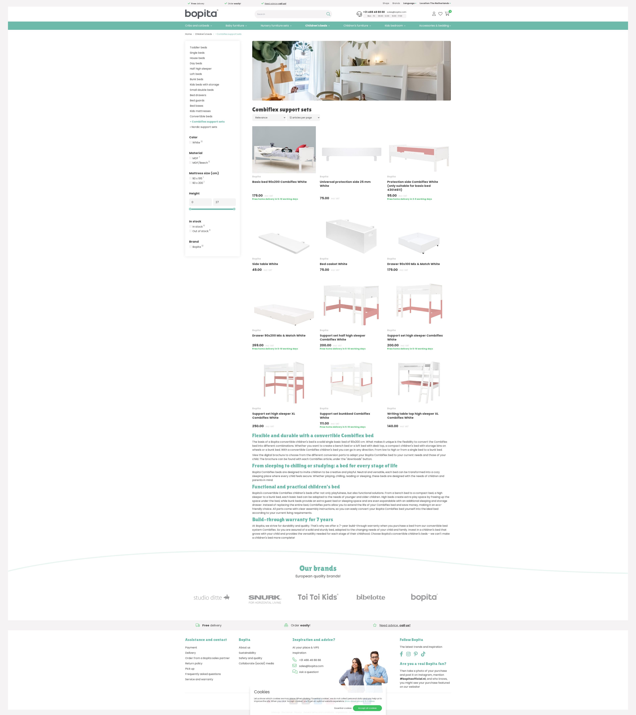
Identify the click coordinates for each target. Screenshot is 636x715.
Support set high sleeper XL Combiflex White (273, 416)
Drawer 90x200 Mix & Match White (279, 335)
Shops (386, 3)
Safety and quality (250, 658)
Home (188, 34)
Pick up (189, 669)
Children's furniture (356, 25)
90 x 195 (198, 178)
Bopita (197, 247)
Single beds (197, 53)
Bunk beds (196, 79)
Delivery (190, 653)
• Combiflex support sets (207, 122)
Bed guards (197, 100)
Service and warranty (199, 679)
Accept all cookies (367, 708)
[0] (447, 14)
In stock (195, 221)
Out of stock (201, 231)
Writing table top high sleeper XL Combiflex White (413, 416)
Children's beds (316, 25)
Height (194, 193)
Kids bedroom (394, 25)
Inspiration (299, 653)
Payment (191, 647)
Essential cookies (343, 708)
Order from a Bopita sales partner (207, 658)
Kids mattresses (200, 111)
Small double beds (202, 90)
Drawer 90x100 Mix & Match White (413, 264)
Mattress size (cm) (204, 173)
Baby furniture (235, 25)
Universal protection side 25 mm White (345, 184)
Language (409, 3)
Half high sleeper (201, 69)
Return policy (193, 663)
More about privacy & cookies (360, 701)
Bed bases (196, 106)
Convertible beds (201, 116)
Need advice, (236, 3)
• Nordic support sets (203, 127)
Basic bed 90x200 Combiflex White (279, 182)
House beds (197, 58)
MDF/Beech (201, 162)
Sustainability (247, 653)
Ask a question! (309, 672)
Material (195, 153)
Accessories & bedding (434, 25)
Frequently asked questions (203, 674)
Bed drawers (198, 95)
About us (244, 647)
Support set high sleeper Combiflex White (415, 337)
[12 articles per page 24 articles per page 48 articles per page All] (303, 117)
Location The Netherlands (435, 3)
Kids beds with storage (204, 84)
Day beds (196, 63)
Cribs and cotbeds (197, 25)
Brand (194, 241)
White (197, 142)
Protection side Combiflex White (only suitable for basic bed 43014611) (412, 186)
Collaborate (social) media (256, 663)
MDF (196, 158)
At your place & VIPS (305, 647)
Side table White (265, 264)
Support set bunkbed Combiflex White (345, 416)
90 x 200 (198, 183)
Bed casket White (333, 264)
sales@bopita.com (396, 12)
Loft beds (196, 74)
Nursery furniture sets (275, 25)
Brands (396, 3)
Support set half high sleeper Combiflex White (342, 337)
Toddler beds (198, 47)
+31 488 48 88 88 (374, 12)
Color (193, 137)
